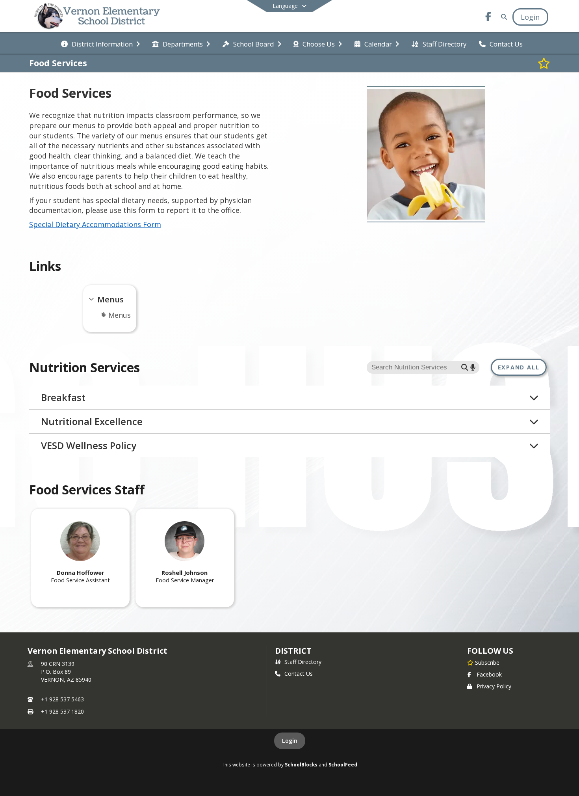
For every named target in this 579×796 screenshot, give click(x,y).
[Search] (502, 17)
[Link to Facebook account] (488, 18)
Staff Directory (302, 662)
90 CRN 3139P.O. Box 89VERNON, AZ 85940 (66, 671)
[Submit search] (464, 367)
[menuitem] (100, 43)
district (293, 650)
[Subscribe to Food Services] (544, 63)
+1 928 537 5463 (62, 699)
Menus (119, 315)
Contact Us (298, 673)
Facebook (489, 674)
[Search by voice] (472, 367)
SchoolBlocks (301, 764)
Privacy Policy (494, 686)
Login (289, 740)
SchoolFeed (342, 764)
